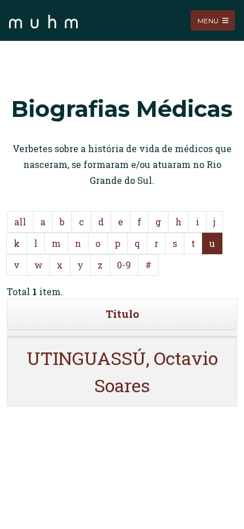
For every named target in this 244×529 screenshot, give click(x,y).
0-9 (124, 265)
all (20, 222)
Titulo (122, 314)
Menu (208, 20)
